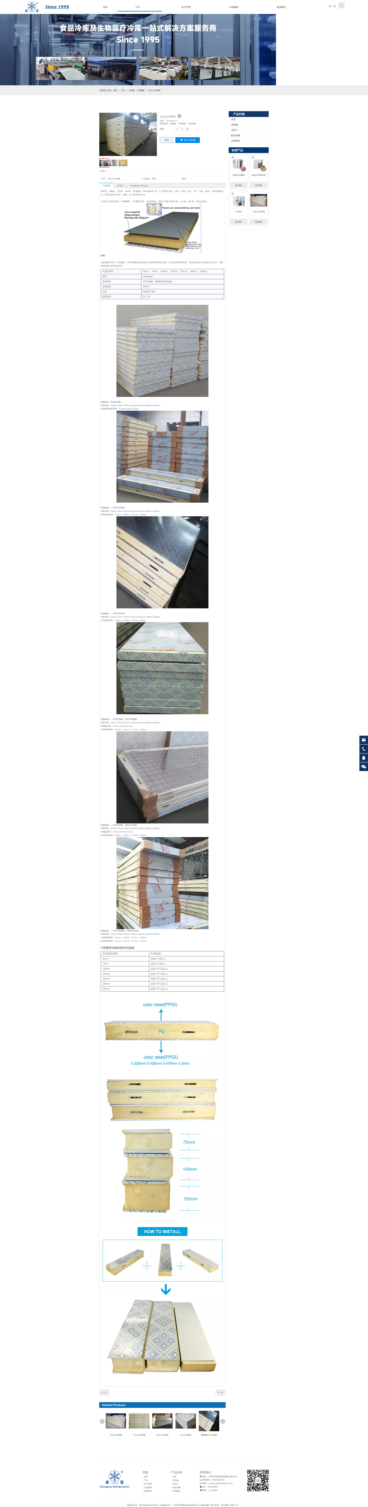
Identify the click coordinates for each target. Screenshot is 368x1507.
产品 (146, 1480)
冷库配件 (235, 141)
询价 (166, 140)
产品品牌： (147, 179)
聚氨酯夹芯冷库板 (209, 1435)
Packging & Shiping (139, 185)
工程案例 (148, 1487)
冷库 (233, 119)
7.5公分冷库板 (139, 1435)
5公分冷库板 (185, 1435)
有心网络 (225, 1505)
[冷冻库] (238, 200)
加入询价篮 (189, 140)
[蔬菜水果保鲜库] (258, 163)
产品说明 (106, 185)
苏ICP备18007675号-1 (149, 1505)
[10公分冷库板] (258, 200)
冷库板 (234, 125)
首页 (146, 1476)
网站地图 (205, 1505)
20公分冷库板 (162, 1435)
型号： (104, 179)
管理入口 (234, 1505)
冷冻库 (239, 211)
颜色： (185, 179)
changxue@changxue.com (220, 1483)
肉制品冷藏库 (239, 175)
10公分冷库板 (116, 1435)
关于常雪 (148, 1484)
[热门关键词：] (341, 5)
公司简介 (120, 185)
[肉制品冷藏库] (238, 163)
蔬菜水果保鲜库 (259, 175)
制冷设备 (235, 135)
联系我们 (148, 1491)
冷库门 (234, 130)
